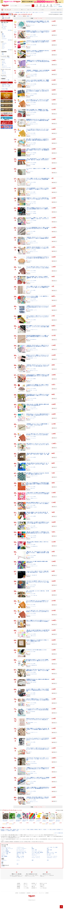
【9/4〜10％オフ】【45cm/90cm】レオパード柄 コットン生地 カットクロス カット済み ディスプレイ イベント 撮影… (37, 759)
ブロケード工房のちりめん (31, 488)
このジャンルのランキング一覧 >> (56, 12)
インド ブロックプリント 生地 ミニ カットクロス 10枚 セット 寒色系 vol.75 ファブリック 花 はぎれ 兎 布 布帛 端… (37, 709)
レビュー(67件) (33, 388)
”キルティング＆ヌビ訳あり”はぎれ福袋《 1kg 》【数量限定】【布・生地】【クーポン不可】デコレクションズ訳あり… (37, 81)
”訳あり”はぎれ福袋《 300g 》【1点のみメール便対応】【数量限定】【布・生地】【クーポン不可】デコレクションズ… (37, 277)
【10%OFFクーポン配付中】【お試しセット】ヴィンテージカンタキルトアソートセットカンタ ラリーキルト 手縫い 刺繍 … (37, 582)
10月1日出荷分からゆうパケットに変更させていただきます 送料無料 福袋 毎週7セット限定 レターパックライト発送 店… (37, 395)
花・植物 (3, 36)
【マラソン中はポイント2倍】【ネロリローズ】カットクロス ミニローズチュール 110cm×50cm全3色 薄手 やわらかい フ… (37, 749)
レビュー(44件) (33, 516)
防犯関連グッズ (4, 830)
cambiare (28, 468)
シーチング (4, 28)
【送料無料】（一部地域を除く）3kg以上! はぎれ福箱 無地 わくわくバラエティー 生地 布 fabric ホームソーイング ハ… (37, 71)
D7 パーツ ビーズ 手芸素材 (31, 164)
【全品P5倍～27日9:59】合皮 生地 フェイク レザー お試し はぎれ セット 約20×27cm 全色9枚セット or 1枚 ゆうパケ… (37, 248)
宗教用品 (9, 830)
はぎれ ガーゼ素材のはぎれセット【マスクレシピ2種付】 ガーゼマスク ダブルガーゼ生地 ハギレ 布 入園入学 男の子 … (37, 700)
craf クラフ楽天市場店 (30, 95)
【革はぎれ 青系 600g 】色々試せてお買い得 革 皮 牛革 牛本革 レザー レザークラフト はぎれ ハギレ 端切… (37, 464)
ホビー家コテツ (29, 321)
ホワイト (3, 47)
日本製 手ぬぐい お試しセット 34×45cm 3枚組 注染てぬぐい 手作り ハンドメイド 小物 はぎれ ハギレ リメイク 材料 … (37, 199)
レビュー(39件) (33, 368)
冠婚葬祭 (13, 830)
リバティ (3, 60)
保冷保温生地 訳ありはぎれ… (18, 820)
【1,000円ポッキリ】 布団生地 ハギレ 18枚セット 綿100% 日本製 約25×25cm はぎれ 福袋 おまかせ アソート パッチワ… (37, 385)
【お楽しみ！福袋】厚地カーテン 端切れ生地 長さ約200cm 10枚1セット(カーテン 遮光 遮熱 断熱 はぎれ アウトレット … (37, 788)
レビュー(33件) (33, 201)
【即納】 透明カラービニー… (32, 820)
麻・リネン (4, 27)
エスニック (4, 73)
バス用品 (27, 829)
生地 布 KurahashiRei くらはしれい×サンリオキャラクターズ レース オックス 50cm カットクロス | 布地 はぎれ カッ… (37, 719)
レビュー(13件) (33, 182)
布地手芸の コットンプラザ (31, 694)
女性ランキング (29, 9)
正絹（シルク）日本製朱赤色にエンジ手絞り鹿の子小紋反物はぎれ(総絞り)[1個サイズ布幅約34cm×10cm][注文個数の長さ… (37, 483)
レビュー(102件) (33, 535)
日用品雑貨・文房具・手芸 (20, 12)
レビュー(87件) (33, 122)
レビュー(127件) (33, 398)
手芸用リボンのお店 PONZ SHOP (32, 763)
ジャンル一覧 (53, 9)
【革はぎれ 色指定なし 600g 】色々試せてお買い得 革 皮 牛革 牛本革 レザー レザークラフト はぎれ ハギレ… (37, 513)
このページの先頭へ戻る (58, 832)
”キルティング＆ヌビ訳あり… (45, 820)
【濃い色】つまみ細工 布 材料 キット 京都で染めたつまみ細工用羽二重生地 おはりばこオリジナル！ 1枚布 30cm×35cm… (37, 533)
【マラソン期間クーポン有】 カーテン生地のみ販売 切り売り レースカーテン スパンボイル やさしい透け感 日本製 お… (37, 179)
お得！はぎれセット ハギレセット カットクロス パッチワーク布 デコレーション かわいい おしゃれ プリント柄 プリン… (37, 444)
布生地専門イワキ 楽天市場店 (31, 213)
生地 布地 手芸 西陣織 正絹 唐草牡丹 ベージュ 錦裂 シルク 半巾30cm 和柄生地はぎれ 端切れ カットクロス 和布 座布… (37, 336)
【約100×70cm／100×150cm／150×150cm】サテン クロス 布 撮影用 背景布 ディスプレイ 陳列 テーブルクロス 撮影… (37, 670)
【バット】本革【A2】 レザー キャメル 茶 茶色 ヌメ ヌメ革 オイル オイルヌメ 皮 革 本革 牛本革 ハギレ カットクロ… (37, 601)
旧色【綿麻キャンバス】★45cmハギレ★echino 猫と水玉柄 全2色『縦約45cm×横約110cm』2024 (37, 474)
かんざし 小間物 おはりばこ (31, 537)
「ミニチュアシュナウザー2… (38, 820)
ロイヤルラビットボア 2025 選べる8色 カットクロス (36, 649)
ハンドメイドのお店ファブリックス (32, 300)
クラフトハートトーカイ (6, 67)
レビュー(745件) (33, 702)
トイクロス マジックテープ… (12, 820)
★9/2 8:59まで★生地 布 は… (51, 820)
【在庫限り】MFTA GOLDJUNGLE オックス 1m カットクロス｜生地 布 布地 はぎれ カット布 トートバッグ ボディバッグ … (37, 307)
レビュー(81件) (33, 348)
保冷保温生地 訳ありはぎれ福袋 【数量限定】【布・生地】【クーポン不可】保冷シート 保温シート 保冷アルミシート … (37, 22)
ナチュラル (4, 72)
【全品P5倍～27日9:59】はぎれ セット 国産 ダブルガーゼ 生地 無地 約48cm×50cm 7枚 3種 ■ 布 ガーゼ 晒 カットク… (37, 346)
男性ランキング (23, 9)
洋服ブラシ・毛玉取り (43, 829)
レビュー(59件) (33, 564)
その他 (17, 830)
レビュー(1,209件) (33, 74)
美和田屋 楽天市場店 (30, 557)
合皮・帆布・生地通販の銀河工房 (32, 665)
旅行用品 (54, 829)
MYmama (3, 62)
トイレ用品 (50, 829)
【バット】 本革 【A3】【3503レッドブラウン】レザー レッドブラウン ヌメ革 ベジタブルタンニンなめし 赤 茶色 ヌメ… (37, 267)
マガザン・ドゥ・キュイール (31, 104)
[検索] (33, 5)
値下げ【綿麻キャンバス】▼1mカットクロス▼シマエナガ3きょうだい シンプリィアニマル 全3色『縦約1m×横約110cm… (37, 326)
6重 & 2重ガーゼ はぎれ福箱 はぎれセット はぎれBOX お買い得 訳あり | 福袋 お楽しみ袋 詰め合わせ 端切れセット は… (37, 140)
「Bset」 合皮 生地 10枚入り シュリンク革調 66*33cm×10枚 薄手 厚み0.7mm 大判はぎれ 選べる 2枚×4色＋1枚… (37, 159)
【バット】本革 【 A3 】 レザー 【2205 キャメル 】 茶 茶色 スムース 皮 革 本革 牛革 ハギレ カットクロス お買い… (37, 100)
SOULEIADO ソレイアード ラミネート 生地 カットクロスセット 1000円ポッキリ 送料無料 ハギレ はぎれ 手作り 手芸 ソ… (37, 91)
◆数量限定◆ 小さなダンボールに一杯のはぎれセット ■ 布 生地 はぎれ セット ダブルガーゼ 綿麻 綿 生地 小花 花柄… (37, 120)
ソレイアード (4, 66)
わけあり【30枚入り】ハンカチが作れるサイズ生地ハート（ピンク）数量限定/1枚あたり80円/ (37, 640)
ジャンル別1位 (41, 9)
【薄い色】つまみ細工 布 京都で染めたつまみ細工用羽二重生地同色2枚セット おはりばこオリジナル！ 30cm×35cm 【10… (37, 631)
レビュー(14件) (33, 319)
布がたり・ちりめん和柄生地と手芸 (32, 546)
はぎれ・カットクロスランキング (23, 14)
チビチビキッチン (29, 222)
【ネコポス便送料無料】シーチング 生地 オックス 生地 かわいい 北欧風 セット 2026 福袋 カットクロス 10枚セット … (37, 189)
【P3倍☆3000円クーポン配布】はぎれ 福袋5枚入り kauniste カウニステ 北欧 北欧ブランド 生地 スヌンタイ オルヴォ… (37, 523)
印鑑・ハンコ (19, 829)
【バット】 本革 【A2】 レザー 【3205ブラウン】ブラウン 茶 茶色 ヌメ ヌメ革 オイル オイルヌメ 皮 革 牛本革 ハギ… (37, 611)
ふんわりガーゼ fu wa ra (30, 642)
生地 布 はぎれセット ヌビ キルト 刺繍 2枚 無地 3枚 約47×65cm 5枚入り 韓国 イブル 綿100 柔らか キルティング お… (37, 415)
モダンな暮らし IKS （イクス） (31, 55)
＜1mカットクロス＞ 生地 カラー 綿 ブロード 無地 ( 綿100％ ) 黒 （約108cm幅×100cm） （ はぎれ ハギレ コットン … (37, 572)
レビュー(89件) (33, 378)
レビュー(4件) (32, 192)
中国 (2, 54)
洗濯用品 (31, 829)
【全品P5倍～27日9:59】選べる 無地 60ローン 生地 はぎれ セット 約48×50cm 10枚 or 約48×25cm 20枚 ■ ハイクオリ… (37, 798)
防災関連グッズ (59, 829)
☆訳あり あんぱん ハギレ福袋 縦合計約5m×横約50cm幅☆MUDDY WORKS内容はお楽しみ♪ (37, 405)
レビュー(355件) (33, 53)
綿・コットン (4, 23)
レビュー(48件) (33, 416)
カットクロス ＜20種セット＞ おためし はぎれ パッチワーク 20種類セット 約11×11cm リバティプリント (37, 218)
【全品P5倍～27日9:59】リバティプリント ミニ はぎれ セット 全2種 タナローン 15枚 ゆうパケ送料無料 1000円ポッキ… (37, 238)
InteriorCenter (29, 743)
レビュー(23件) (33, 249)
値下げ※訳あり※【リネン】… (5, 820)
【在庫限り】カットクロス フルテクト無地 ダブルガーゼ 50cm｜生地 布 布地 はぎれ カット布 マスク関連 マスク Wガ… (37, 768)
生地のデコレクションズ (30, 85)
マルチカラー (4, 43)
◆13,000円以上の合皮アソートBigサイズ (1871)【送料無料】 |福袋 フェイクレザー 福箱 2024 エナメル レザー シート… (37, 660)
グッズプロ (29, 653)
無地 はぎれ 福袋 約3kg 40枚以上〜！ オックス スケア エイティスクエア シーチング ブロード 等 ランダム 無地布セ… (37, 503)
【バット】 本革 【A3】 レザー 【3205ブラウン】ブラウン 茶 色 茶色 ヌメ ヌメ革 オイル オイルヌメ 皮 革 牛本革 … (37, 434)
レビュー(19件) (33, 436)
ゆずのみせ (29, 46)
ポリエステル (4, 26)
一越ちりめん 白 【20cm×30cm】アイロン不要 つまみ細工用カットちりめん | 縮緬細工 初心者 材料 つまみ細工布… (37, 552)
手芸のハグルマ (29, 380)
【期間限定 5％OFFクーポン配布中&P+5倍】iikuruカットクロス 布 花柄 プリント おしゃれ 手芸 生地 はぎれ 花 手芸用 (37, 61)
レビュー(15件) (33, 241)
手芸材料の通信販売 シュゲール (32, 722)
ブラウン (3, 44)
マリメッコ (4, 63)
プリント (3, 37)
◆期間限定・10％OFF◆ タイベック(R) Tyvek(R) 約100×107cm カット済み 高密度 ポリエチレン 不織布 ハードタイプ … (37, 32)
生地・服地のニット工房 (30, 154)
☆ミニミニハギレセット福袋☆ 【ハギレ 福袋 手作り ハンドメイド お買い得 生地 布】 (37, 297)
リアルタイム (36, 9)
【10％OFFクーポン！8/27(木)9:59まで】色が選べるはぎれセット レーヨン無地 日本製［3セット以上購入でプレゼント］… (37, 41)
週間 (28, 16)
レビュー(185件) (33, 112)
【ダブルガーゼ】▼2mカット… (58, 821)
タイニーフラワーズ (30, 171)
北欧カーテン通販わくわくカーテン (32, 498)
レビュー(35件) (33, 799)
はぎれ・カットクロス (39, 12)
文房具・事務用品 (13, 829)
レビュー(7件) (32, 593)
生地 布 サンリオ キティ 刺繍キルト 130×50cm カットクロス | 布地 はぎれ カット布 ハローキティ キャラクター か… (37, 356)
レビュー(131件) (33, 64)
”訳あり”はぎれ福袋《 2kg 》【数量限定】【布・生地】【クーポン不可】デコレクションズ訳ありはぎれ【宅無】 (37, 110)
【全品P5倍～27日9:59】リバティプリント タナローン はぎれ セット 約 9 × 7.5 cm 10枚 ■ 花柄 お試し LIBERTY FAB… (37, 366)
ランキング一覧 (4, 88)
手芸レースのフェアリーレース (31, 193)
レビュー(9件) (32, 231)
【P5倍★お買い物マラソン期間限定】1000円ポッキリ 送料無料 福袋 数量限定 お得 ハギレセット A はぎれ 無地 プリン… (37, 375)
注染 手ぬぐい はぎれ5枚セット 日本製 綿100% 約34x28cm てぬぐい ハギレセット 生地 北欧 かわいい (37, 51)
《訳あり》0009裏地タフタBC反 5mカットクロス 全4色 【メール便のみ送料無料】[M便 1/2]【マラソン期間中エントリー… (37, 208)
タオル (24, 829)
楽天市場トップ (3, 12)
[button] (40, 5)
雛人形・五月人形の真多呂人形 (31, 339)
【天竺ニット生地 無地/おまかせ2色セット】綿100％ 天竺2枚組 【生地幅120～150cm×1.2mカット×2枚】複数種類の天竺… (37, 150)
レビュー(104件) (33, 280)
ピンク (3, 48)
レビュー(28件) (33, 34)
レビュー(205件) (33, 220)
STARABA (28, 447)
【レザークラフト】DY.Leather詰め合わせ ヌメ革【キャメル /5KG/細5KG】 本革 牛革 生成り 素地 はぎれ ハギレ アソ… (37, 258)
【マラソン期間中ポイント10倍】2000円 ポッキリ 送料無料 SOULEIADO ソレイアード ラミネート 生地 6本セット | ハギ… (37, 778)
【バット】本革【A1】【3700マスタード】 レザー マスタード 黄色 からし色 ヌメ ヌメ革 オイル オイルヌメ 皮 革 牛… (37, 130)
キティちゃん (4, 76)
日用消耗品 (2, 829)
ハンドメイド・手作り (6, 57)
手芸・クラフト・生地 (30, 12)
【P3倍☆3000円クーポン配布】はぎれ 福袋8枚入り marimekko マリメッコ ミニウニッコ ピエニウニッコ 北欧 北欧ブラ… (37, 493)
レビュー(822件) (33, 152)
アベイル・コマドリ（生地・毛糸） (32, 595)
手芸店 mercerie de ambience (31, 586)
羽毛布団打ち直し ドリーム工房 (32, 390)
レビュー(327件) (33, 44)
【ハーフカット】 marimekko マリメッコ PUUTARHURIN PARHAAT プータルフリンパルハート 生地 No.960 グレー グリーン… (37, 739)
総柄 (2, 34)
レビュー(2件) (32, 467)
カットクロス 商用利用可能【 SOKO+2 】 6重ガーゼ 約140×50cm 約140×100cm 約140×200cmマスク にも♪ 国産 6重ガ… (37, 228)
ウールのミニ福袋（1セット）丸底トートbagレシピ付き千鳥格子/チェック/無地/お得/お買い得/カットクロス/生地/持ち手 (37, 690)
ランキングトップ (17, 9)
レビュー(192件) (33, 162)
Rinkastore (28, 624)
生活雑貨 (7, 829)
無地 (2, 33)
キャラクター (4, 38)
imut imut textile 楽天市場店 (31, 711)
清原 (2, 64)
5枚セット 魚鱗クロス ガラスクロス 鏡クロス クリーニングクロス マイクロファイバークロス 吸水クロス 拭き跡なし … (37, 621)
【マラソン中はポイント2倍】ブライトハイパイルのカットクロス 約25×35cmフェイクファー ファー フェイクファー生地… (37, 317)
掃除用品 (36, 829)
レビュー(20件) (33, 102)
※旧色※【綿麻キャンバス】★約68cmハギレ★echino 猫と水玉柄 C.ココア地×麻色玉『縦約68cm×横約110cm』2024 (37, 729)
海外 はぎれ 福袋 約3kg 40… (25, 820)
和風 (2, 70)
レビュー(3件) (32, 771)
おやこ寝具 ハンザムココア (31, 144)
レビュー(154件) (33, 84)
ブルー (3, 45)
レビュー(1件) (32, 133)
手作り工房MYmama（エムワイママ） (32, 36)
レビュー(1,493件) (33, 93)
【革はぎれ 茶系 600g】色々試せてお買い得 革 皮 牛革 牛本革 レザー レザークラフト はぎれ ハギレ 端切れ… (38, 454)
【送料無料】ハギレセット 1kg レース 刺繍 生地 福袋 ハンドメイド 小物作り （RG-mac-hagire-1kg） (37, 424)
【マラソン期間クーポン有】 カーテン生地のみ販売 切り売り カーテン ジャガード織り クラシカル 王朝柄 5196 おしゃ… (37, 287)
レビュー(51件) (33, 791)
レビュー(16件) (33, 270)
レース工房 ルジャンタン (31, 426)
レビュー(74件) (33, 781)
